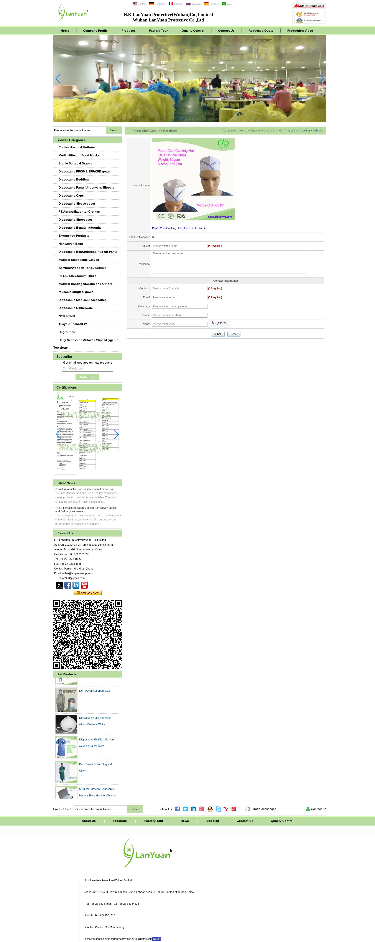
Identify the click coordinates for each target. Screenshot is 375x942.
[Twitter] (59, 585)
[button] (177, 118)
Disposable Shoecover (75, 219)
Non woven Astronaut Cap (94, 683)
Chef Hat (278, 130)
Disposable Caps (71, 195)
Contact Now (88, 593)
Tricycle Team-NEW (73, 324)
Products (128, 30)
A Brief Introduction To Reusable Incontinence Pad (84, 489)
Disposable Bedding (74, 179)
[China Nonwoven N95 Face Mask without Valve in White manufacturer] (66, 716)
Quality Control (193, 30)
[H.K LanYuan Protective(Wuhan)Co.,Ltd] (73, 22)
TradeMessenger (260, 809)
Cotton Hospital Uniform (77, 147)
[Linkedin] (75, 585)
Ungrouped (67, 332)
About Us (89, 820)
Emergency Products (74, 235)
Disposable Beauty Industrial (80, 227)
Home (65, 30)
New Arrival (67, 316)
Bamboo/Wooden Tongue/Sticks (82, 267)
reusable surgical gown (76, 292)
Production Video (300, 30)
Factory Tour (158, 30)
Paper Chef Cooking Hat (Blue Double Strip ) (178, 228)
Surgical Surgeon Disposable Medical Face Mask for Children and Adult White (98, 788)
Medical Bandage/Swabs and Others (85, 284)
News (185, 820)
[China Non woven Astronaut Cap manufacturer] (66, 692)
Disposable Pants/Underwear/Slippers (86, 187)
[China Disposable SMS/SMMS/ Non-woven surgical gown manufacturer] (66, 740)
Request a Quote (260, 30)
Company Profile (95, 30)
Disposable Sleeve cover (77, 203)
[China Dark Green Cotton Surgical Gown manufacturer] (66, 764)
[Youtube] (84, 585)
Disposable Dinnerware (76, 308)
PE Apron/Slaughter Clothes (79, 211)
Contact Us (226, 30)
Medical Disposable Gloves (79, 259)
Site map (212, 820)
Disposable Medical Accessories (83, 300)
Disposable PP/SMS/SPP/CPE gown (84, 171)
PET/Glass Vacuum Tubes (77, 275)
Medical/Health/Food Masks (79, 155)
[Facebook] (67, 585)
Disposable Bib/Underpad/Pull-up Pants (88, 251)
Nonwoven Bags (71, 243)
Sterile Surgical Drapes (75, 163)
